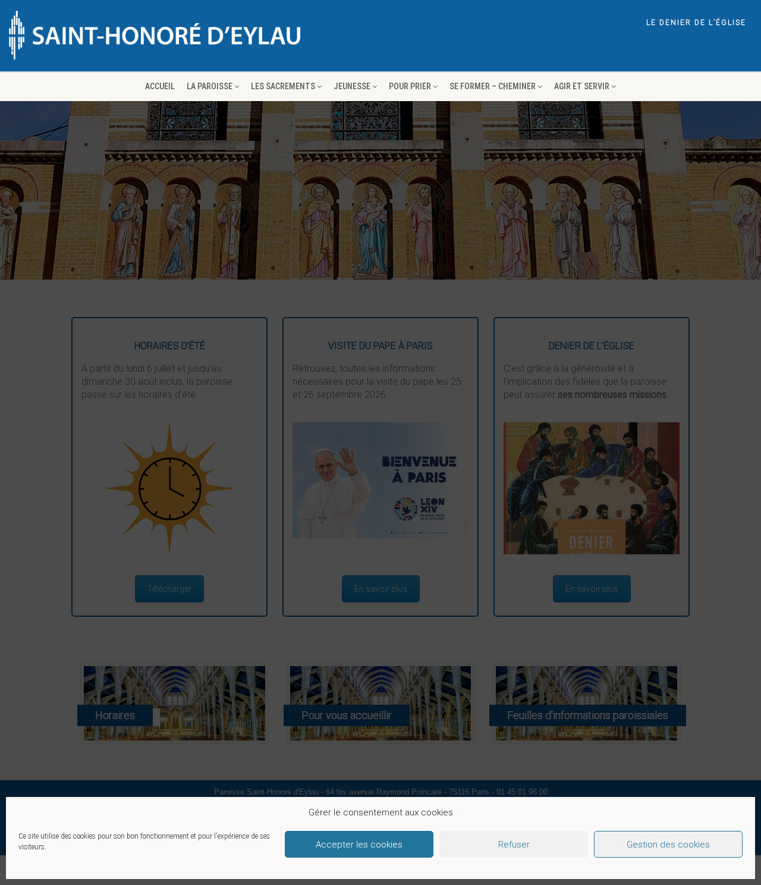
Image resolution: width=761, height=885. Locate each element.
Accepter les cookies (359, 844)
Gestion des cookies (668, 844)
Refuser (514, 844)
